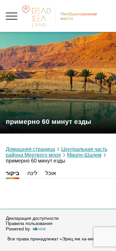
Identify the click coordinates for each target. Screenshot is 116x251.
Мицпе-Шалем (84, 155)
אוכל (50, 173)
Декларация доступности (32, 218)
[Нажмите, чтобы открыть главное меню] (11, 16)
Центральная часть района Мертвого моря (56, 152)
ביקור (12, 173)
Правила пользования (29, 223)
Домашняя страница (30, 149)
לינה (32, 173)
